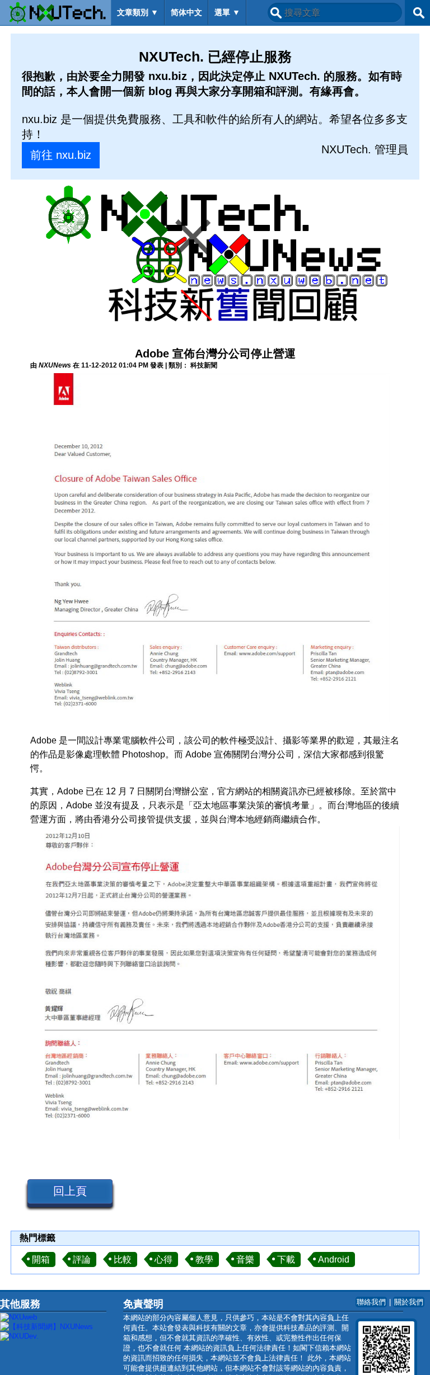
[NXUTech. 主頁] (55, 12)
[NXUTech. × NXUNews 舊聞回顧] (215, 256)
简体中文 (186, 12)
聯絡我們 (371, 1302)
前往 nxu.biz (60, 155)
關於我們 (408, 1302)
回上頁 (70, 1191)
